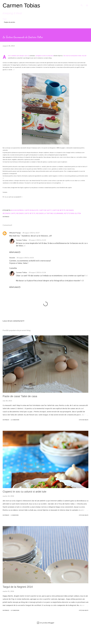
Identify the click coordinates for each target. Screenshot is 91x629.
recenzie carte (9, 213)
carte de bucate (31, 210)
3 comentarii (15, 515)
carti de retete (59, 210)
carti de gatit (45, 210)
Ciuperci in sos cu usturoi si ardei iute (24, 491)
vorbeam (32, 55)
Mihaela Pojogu (15, 233)
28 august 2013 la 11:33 (37, 240)
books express (17, 210)
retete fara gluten (72, 213)
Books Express (58, 55)
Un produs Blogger (46, 623)
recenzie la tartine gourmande (49, 213)
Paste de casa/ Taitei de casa (20, 396)
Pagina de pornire (9, 22)
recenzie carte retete (26, 213)
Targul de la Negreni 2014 (18, 586)
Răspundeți (14, 252)
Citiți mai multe (83, 419)
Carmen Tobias (21, 5)
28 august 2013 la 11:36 (37, 272)
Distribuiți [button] (6, 216)
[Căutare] (81, 4)
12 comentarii (15, 419)
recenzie (70, 210)
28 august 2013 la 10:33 (25, 258)
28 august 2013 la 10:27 (31, 233)
